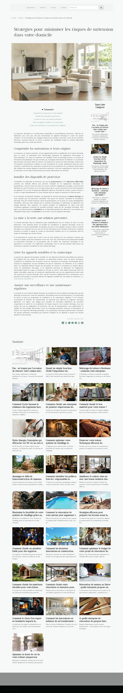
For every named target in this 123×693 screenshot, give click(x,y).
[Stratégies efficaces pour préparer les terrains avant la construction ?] (95, 500)
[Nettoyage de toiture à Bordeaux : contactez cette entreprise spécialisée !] (100, 181)
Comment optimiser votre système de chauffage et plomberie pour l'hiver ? (58, 443)
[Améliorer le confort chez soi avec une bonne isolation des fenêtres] (95, 464)
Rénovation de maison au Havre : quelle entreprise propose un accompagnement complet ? (94, 587)
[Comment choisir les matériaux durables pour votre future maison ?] (28, 572)
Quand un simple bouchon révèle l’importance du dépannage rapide (100, 160)
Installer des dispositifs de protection (48, 116)
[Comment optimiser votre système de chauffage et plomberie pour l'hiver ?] (61, 428)
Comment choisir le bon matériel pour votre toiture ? (93, 405)
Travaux (53, 7)
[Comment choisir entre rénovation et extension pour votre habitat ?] (61, 572)
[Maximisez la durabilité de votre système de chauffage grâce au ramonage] (28, 500)
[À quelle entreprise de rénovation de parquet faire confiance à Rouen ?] (95, 606)
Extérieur (43, 7)
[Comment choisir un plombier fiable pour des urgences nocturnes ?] (28, 536)
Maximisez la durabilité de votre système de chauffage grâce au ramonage (27, 515)
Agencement (31, 7)
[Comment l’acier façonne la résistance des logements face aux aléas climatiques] (100, 212)
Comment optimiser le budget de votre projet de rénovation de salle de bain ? (95, 551)
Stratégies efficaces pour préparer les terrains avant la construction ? (93, 515)
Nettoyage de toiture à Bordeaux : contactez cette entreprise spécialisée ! (100, 192)
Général (63, 7)
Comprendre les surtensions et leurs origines (47, 113)
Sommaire (49, 109)
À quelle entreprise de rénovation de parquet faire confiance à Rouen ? (92, 621)
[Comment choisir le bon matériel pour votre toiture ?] (95, 392)
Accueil (13, 18)
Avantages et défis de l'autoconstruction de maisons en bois (26, 479)
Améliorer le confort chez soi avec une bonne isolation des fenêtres (93, 479)
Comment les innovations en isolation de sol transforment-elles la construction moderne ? (61, 621)
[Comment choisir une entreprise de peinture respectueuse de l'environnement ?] (61, 392)
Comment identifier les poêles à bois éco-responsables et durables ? (61, 479)
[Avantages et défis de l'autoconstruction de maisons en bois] (28, 464)
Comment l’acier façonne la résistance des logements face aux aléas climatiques (100, 223)
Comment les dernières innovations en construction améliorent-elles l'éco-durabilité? (59, 552)
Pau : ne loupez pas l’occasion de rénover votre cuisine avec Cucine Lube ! (100, 128)
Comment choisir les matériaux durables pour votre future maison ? (27, 587)
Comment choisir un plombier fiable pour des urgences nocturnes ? (26, 551)
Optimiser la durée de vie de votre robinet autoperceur (26, 655)
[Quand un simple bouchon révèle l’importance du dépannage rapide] (100, 149)
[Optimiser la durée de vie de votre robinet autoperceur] (28, 642)
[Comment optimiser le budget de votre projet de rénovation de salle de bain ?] (95, 536)
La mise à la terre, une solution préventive (48, 119)
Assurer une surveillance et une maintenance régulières (48, 125)
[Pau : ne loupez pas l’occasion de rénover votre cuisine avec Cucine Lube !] (100, 117)
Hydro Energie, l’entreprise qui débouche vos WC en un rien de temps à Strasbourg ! (28, 443)
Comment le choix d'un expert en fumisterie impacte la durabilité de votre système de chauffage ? (26, 622)
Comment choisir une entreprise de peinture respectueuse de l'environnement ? (61, 407)
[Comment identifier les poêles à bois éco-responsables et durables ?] (61, 464)
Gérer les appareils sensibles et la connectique (48, 122)
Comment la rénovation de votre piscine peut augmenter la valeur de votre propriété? (61, 515)
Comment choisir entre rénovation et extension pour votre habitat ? (60, 587)
